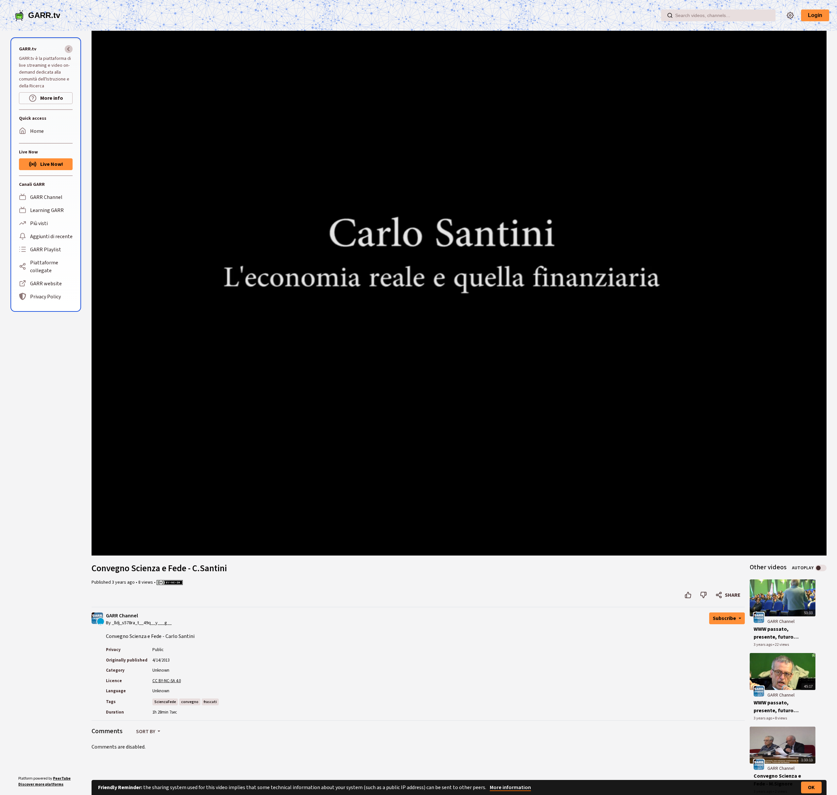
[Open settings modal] (790, 15)
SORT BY (146, 731)
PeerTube (62, 778)
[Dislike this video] (703, 595)
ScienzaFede (165, 702)
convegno (189, 702)
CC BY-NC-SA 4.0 (166, 681)
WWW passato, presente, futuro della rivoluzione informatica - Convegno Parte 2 (774, 633)
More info (51, 98)
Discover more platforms (40, 784)
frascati (210, 702)
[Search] (670, 15)
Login (815, 15)
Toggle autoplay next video (821, 568)
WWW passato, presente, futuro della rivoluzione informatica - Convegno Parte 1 (774, 707)
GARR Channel (122, 615)
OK (811, 787)
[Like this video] (688, 595)
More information (510, 787)
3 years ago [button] (124, 582)
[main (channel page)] (759, 617)
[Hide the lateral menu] (69, 49)
